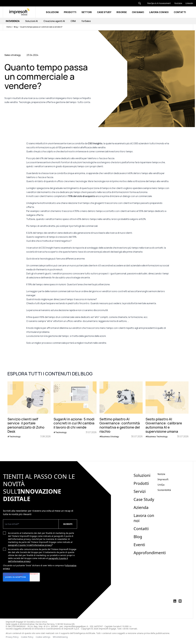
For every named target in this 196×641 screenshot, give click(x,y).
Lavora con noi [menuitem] (144, 518)
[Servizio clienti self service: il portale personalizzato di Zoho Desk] (29, 409)
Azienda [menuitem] (141, 507)
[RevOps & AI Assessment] (157, 3)
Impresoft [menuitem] (163, 479)
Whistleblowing (60, 637)
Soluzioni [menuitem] (142, 475)
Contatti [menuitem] (141, 528)
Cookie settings (43, 637)
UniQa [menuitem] (161, 484)
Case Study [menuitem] (144, 499)
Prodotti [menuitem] (141, 483)
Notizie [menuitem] (161, 474)
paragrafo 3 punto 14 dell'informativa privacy (30, 545)
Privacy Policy (12, 637)
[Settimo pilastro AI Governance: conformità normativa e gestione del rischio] (121, 409)
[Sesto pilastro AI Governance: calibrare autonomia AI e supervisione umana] (167, 409)
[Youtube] (176, 3)
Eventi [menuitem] (139, 544)
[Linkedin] (187, 3)
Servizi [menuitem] (140, 491)
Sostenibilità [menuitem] (164, 490)
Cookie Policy (27, 637)
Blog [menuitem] (138, 536)
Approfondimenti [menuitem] (150, 552)
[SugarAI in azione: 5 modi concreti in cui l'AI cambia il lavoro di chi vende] (75, 409)
